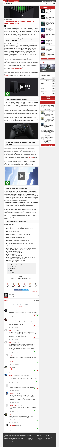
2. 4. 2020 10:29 (13, 19)
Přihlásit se (21, 306)
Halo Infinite (31, 157)
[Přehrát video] (21, 87)
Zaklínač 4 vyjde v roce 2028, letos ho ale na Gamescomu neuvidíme (49, 107)
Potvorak (45, 111)
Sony (25, 278)
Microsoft (15, 278)
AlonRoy (45, 130)
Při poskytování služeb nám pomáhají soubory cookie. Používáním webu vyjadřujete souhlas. (13, 439)
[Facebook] (47, 1)
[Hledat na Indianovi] (44, 3)
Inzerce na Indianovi (40, 440)
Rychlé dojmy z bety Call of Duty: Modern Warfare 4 (48, 125)
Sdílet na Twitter (26, 289)
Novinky (9, 19)
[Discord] (50, 1)
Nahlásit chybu (35, 291)
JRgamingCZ (11, 375)
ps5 (23, 278)
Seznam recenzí (47, 96)
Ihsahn (45, 105)
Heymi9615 (11, 320)
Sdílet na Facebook (17, 289)
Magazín (5, 19)
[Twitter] (49, 1)
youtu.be (11, 361)
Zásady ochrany (39, 437)
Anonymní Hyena (13, 386)
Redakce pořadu (30, 438)
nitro (9, 311)
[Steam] (52, 1)
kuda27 (10, 415)
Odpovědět (16, 316)
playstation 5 (19, 278)
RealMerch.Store (16, 1)
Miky (10, 425)
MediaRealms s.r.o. (7, 441)
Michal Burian (8, 26)
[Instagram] (45, 1)
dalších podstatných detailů (16, 68)
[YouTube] (42, 1)
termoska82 (11, 342)
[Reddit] (54, 1)
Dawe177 (10, 367)
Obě (11, 270)
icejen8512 (11, 330)
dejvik (11, 356)
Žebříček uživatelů (49, 438)
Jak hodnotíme (47, 98)
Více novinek (48, 58)
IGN (22, 276)
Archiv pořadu (30, 437)
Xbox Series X (13, 266)
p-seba (45, 124)
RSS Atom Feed (30, 439)
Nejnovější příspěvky (50, 437)
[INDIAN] (8, 3)
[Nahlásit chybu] (14, 442)
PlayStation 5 (13, 268)
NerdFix (28, 440)
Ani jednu (12, 272)
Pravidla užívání (40, 438)
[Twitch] (44, 1)
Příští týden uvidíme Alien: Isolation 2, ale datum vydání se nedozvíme (49, 132)
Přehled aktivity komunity (47, 145)
